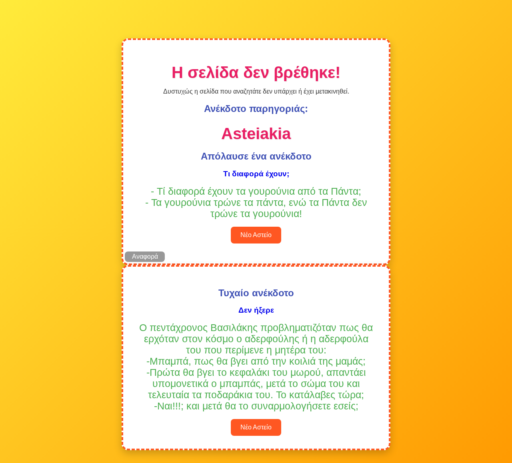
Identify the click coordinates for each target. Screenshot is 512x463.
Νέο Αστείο (256, 235)
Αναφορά (145, 256)
